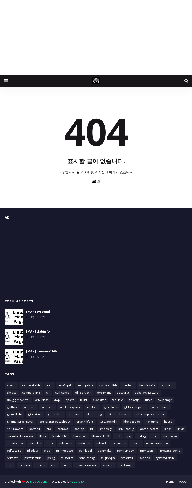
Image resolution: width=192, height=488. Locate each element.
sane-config (87, 458)
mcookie (35, 443)
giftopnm (29, 407)
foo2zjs (134, 400)
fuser (148, 400)
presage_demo (170, 451)
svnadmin (127, 458)
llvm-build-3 (59, 436)
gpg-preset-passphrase (55, 422)
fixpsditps (99, 400)
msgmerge (119, 443)
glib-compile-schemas (150, 414)
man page (170, 436)
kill (92, 429)
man (155, 436)
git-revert (74, 414)
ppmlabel (85, 451)
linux (180, 429)
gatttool (12, 407)
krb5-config (126, 429)
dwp (57, 400)
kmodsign (106, 429)
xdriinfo (108, 465)
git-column (111, 407)
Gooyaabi (78, 482)
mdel (50, 443)
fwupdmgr (165, 400)
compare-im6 (31, 393)
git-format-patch (135, 407)
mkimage (84, 443)
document (104, 393)
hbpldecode (131, 422)
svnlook (145, 458)
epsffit (70, 400)
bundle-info (147, 385)
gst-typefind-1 (108, 422)
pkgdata (32, 451)
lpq (129, 436)
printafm (12, 458)
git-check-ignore (70, 407)
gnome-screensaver (20, 422)
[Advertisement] (96, 37)
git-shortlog (94, 414)
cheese (11, 393)
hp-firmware (15, 429)
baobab (128, 385)
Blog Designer (39, 482)
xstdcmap (125, 465)
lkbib (42, 436)
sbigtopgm (107, 458)
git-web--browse (118, 414)
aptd (49, 385)
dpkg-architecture (146, 393)
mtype (136, 443)
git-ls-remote (160, 407)
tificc (10, 465)
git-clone (92, 407)
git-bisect (47, 407)
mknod (101, 443)
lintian (168, 429)
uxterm (40, 465)
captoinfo (167, 385)
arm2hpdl (65, 385)
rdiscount (67, 458)
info (48, 429)
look (118, 436)
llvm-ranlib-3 (100, 436)
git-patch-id (55, 414)
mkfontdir (66, 443)
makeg (141, 436)
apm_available (31, 385)
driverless (41, 400)
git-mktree (34, 414)
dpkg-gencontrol (18, 400)
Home (170, 482)
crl (47, 393)
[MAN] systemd (38, 311)
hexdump (152, 422)
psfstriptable (32, 458)
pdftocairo (14, 451)
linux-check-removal (20, 436)
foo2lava (118, 400)
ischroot (62, 429)
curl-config (62, 393)
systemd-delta (165, 458)
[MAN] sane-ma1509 (41, 351)
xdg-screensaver (86, 465)
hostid (168, 422)
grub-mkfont (85, 422)
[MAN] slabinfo (38, 331)
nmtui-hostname (157, 443)
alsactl (11, 385)
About (183, 482)
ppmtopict (147, 451)
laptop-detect (149, 429)
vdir (53, 465)
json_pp (79, 429)
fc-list (83, 400)
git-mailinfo (14, 414)
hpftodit (34, 429)
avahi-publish (108, 385)
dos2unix (123, 393)
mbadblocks (15, 443)
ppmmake (104, 451)
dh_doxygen (83, 393)
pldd (47, 451)
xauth (65, 465)
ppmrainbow (125, 451)
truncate (24, 465)
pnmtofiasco (64, 451)
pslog (51, 458)
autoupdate (85, 385)
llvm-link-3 (80, 436)
